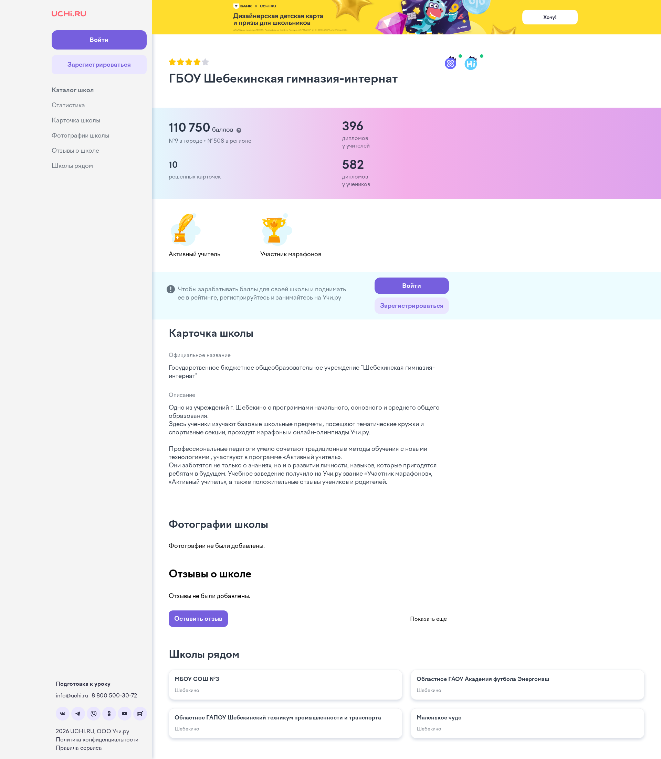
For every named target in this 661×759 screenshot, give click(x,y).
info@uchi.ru (72, 695)
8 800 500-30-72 (114, 695)
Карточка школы (76, 120)
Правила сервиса (79, 748)
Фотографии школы (80, 135)
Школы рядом (72, 166)
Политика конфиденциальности (97, 739)
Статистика (68, 105)
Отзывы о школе (75, 150)
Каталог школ (73, 90)
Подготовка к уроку (83, 684)
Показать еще (428, 619)
